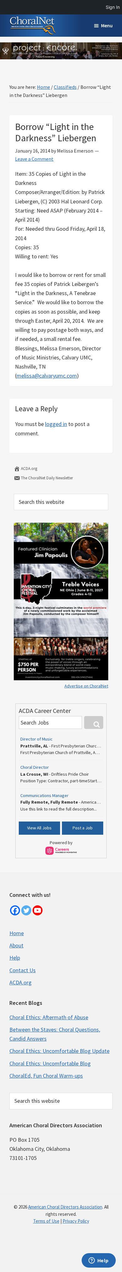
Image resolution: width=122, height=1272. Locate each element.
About (16, 945)
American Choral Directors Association (65, 1207)
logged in (56, 424)
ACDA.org (28, 468)
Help (14, 957)
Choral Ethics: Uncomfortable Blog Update (59, 1050)
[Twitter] (26, 910)
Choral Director (34, 767)
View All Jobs (39, 828)
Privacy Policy (76, 1221)
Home (16, 933)
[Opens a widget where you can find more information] (98, 1261)
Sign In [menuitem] (113, 7)
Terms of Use (46, 1221)
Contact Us (22, 970)
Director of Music (36, 739)
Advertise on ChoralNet (86, 686)
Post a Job (83, 828)
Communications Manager (44, 795)
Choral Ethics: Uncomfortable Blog (50, 1063)
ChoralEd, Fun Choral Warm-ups (46, 1075)
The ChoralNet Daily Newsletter (46, 478)
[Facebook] (15, 910)
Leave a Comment (34, 159)
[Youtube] (38, 910)
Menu (107, 25)
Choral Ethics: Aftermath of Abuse (48, 1017)
